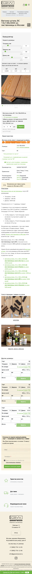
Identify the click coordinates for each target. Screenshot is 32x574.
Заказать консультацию (12, 466)
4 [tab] (7, 105)
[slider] (8, 45)
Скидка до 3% (7, 572)
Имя (5, 450)
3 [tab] (5, 105)
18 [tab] (15, 107)
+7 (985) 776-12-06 (16, 550)
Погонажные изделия (22, 12)
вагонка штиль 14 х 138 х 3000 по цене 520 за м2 (17, 285)
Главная (5, 12)
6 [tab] (11, 105)
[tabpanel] (16, 89)
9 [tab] (16, 105)
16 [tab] (28, 105)
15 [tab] (26, 105)
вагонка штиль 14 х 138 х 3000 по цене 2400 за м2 (17, 261)
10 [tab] (17, 105)
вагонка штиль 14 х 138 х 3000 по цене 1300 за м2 (18, 273)
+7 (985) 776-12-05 (16, 547)
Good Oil (19, 179)
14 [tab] (24, 105)
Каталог (12, 12)
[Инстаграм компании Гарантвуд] (16, 558)
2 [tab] (4, 105)
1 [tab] (2, 105)
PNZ (18, 175)
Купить (21, 126)
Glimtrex (19, 177)
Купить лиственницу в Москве (16, 234)
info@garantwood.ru (16, 554)
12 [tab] (21, 105)
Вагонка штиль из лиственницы (11, 191)
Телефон (7, 456)
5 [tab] (9, 105)
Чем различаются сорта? (10, 154)
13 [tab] (22, 105)
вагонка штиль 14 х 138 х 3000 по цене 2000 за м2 (17, 267)
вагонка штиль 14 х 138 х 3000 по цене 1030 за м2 (17, 279)
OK (27, 572)
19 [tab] (16, 107)
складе (15, 117)
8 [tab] (14, 105)
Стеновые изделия (11, 13)
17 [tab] (29, 105)
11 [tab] (19, 105)
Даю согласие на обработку (15, 461)
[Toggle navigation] (29, 5)
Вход (16, 532)
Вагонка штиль (23, 13)
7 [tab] (12, 105)
